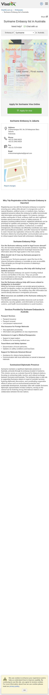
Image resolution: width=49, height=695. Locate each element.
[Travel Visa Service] (8, 4)
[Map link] (15, 170)
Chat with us (32, 26)
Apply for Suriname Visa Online (24, 104)
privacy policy (14, 686)
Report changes (10, 186)
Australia (40, 33)
